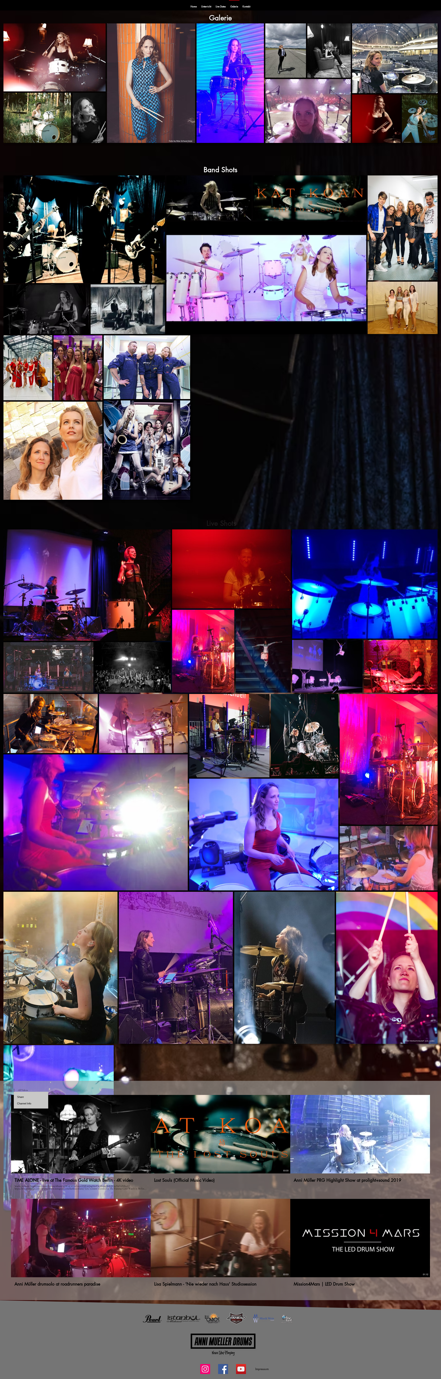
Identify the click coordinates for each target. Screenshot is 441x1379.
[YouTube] (241, 1369)
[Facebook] (223, 1369)
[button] (21, 1090)
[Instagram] (205, 1369)
